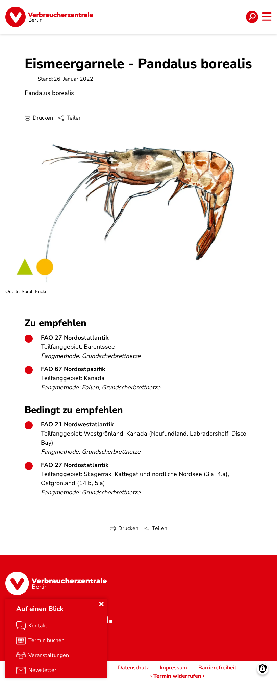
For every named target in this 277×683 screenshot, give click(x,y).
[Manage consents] (263, 669)
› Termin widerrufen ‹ (177, 676)
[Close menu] (101, 604)
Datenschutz (133, 668)
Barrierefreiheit (217, 668)
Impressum (173, 668)
